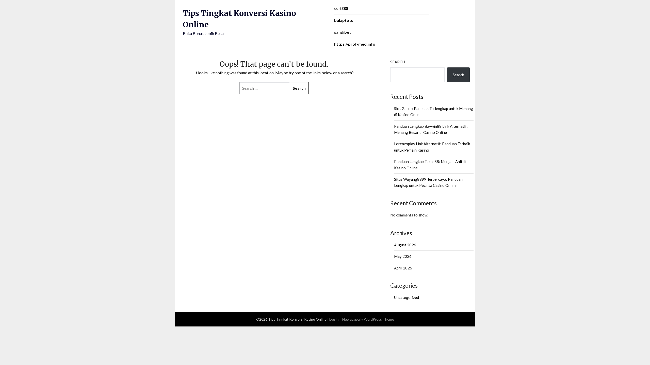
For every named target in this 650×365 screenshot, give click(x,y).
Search (397, 62)
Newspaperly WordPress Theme (368, 319)
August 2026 (405, 245)
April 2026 (403, 268)
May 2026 (403, 256)
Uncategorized (406, 297)
